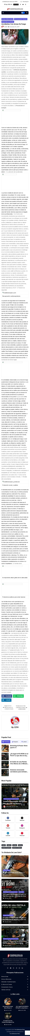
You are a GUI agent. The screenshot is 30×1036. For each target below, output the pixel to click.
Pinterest (22, 835)
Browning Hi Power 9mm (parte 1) (13, 873)
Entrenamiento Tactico (21, 19)
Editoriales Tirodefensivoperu (10, 892)
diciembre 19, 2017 (14, 26)
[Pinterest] (22, 833)
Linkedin (8, 835)
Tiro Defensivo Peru (19, 1029)
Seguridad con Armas (8, 21)
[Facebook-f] (20, 4)
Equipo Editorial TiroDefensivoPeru (15, 805)
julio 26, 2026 (7, 921)
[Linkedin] (8, 833)
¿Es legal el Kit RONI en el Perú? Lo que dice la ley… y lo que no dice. (19, 755)
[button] (6, 696)
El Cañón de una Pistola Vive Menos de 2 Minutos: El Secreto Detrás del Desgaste (14, 919)
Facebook (7, 820)
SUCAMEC (21, 892)
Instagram (22, 828)
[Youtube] (23, 4)
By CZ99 (15, 727)
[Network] (22, 818)
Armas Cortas (8, 797)
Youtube (8, 828)
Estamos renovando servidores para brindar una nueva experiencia (18, 772)
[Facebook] (8, 818)
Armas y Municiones (7, 19)
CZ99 (5, 26)
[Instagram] (25, 4)
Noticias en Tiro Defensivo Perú (10, 938)
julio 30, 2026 (9, 807)
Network (22, 820)
